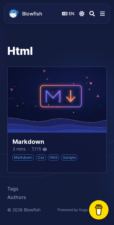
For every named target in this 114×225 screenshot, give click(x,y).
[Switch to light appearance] (82, 13)
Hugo (83, 209)
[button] (102, 13)
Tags (13, 189)
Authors (16, 197)
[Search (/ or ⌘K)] (92, 13)
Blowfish (32, 14)
